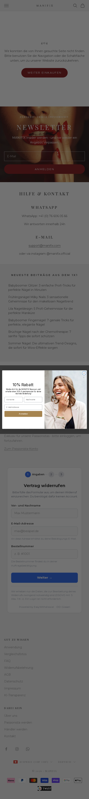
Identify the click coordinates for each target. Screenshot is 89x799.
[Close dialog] (84, 373)
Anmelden (23, 414)
